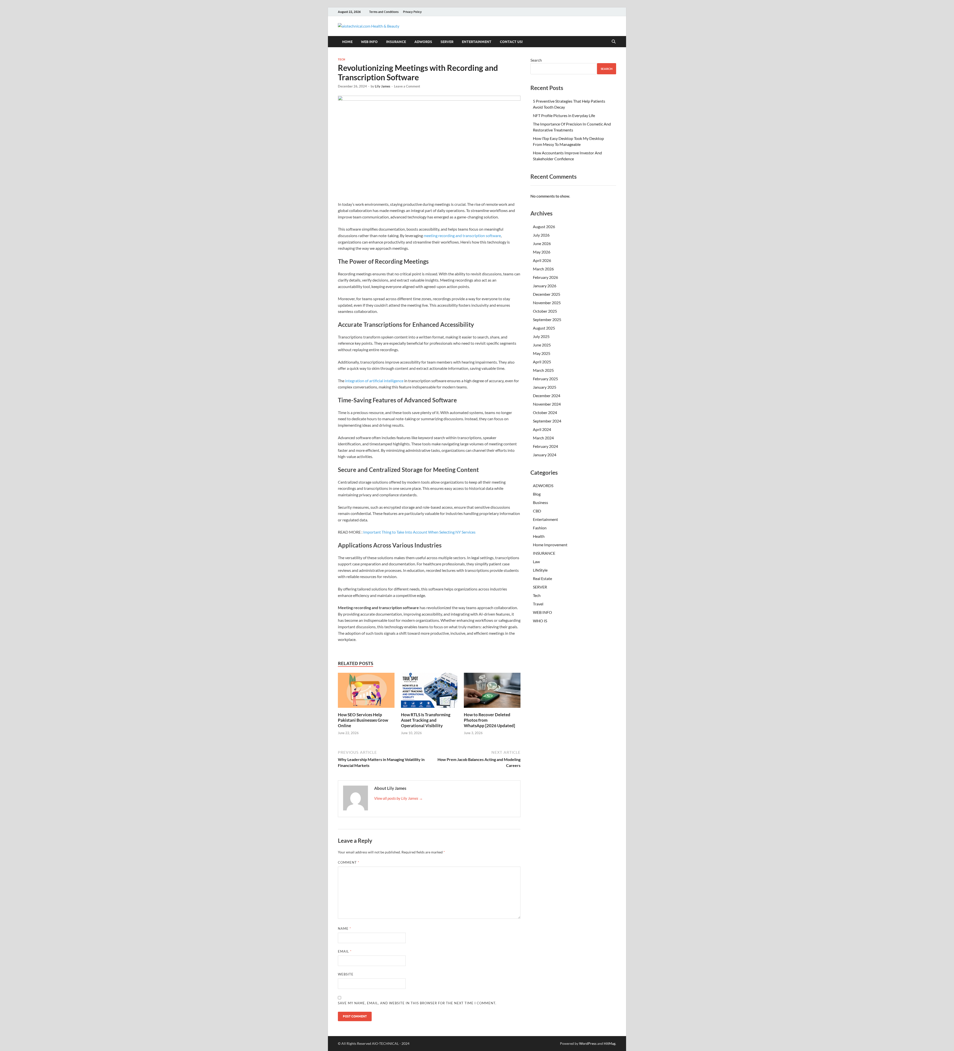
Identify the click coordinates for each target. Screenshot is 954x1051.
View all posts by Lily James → (398, 798)
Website (346, 974)
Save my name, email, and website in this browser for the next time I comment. (417, 1003)
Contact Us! (511, 42)
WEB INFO (369, 42)
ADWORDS (423, 42)
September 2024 (547, 421)
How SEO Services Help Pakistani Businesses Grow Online (363, 720)
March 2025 (543, 370)
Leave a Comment (407, 86)
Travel (538, 603)
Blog (537, 494)
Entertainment (476, 42)
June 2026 (542, 243)
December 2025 (546, 294)
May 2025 (541, 353)
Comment (348, 862)
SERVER (446, 42)
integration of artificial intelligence (374, 380)
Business (540, 502)
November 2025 (547, 302)
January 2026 (544, 285)
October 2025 (545, 311)
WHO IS (540, 620)
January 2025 (544, 387)
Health (539, 536)
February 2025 (545, 378)
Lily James (382, 86)
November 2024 (547, 404)
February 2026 (545, 277)
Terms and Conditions (383, 12)
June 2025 (542, 344)
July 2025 (541, 336)
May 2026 (541, 252)
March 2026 (543, 268)
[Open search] (613, 41)
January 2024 (544, 454)
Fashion (540, 527)
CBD (537, 510)
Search (536, 60)
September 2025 (547, 319)
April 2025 (542, 361)
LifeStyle (540, 570)
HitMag (609, 1043)
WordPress (587, 1043)
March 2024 (543, 437)
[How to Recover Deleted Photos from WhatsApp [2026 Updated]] (492, 691)
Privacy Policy (412, 12)
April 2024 (542, 429)
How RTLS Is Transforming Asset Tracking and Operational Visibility (425, 720)
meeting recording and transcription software (462, 235)
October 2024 (545, 412)
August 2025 (544, 328)
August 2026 (544, 226)
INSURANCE (396, 42)
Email (345, 951)
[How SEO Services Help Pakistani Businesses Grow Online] (366, 691)
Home (347, 42)
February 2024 (545, 446)
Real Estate (542, 578)
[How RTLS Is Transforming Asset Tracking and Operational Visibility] (429, 691)
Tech (341, 59)
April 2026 (542, 260)
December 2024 (546, 395)
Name (344, 928)
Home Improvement (550, 544)
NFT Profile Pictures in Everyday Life (564, 115)
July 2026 (541, 235)
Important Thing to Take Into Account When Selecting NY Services (419, 532)
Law (536, 561)
